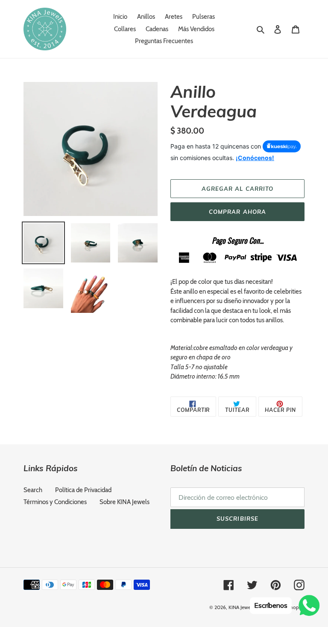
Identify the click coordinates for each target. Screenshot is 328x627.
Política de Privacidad (83, 490)
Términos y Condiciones (55, 502)
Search (32, 490)
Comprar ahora (237, 211)
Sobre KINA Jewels (124, 502)
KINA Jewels (241, 607)
